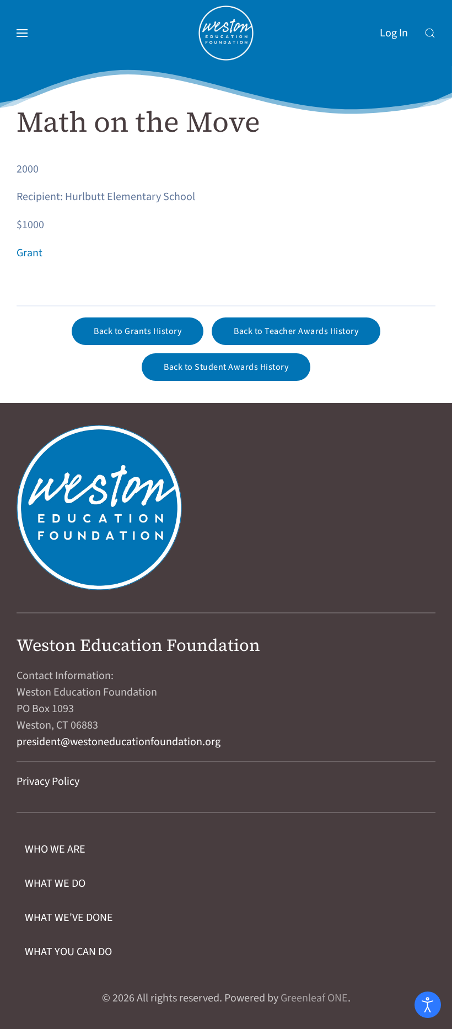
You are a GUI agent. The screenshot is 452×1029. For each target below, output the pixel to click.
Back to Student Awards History (226, 367)
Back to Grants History (137, 331)
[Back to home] (226, 33)
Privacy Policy (48, 781)
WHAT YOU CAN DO (68, 952)
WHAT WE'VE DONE (69, 917)
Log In (394, 33)
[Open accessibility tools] (428, 1005)
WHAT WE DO (55, 883)
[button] (22, 33)
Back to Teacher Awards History (296, 331)
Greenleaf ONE (314, 998)
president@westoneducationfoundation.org (118, 742)
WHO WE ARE (55, 849)
